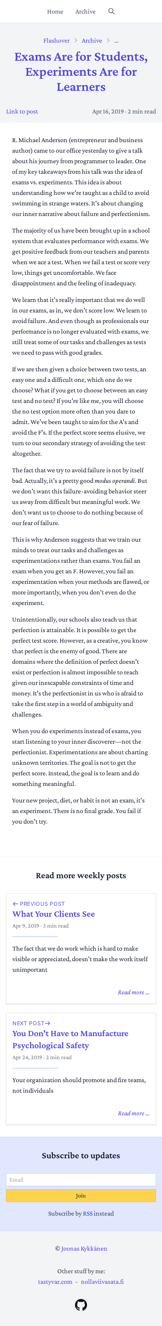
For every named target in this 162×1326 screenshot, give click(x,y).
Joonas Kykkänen (84, 1248)
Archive (85, 11)
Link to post (22, 111)
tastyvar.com (55, 1281)
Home (55, 11)
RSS (88, 1213)
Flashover (56, 40)
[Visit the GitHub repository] (81, 1305)
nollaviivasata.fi (102, 1281)
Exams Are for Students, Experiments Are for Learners (81, 71)
